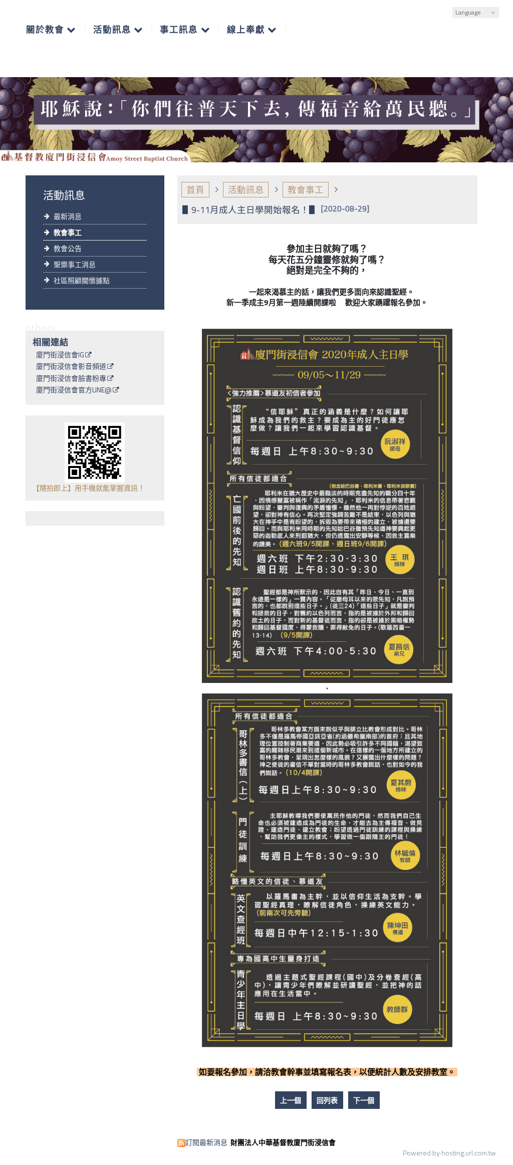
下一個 (363, 1100)
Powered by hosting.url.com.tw (449, 1152)
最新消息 (68, 216)
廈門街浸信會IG (60, 355)
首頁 (195, 189)
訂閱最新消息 (206, 1142)
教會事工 (68, 232)
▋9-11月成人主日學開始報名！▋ (250, 209)
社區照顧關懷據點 (82, 280)
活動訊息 (246, 189)
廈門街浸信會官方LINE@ (74, 390)
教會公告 (68, 248)
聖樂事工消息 (75, 264)
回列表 (327, 1100)
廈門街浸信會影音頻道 (71, 366)
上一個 (290, 1100)
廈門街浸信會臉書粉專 (71, 378)
